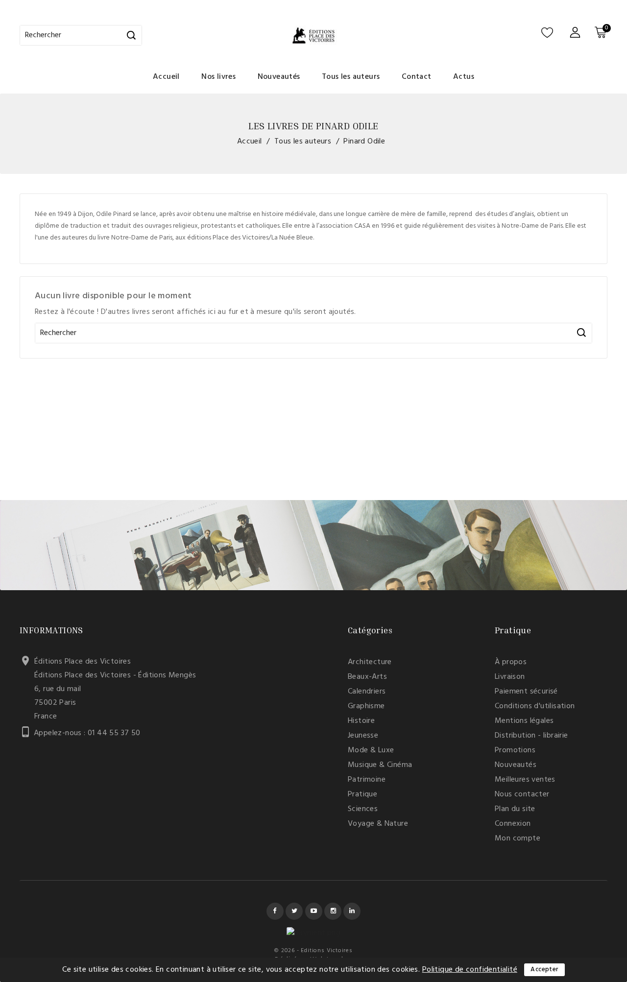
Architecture (370, 662)
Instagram (333, 911)
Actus (463, 77)
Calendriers (367, 691)
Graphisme (366, 706)
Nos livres (218, 77)
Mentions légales (524, 721)
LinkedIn (352, 911)
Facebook (275, 911)
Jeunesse (363, 735)
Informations (51, 629)
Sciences (363, 809)
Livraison (510, 677)
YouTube (314, 911)
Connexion (513, 823)
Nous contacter (522, 794)
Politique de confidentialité (469, 969)
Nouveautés (279, 77)
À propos (511, 662)
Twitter (294, 911)
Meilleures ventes (525, 779)
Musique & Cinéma (380, 765)
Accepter (544, 969)
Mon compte (517, 838)
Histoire (361, 721)
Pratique (362, 794)
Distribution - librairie (531, 735)
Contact (417, 77)
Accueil (166, 77)
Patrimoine (367, 779)
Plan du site (515, 809)
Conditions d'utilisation (535, 706)
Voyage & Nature (378, 823)
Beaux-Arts (367, 677)
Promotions (515, 750)
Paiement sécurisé (526, 691)
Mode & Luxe (371, 750)
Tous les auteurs (351, 77)
